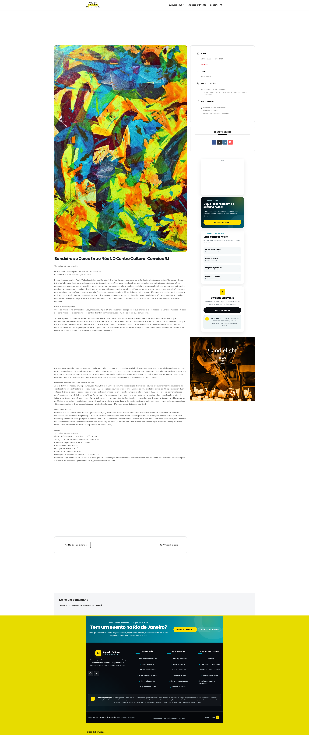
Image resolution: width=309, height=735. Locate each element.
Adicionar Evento (197, 5)
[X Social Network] (219, 142)
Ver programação (222, 222)
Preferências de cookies (210, 670)
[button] (184, 4)
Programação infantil (148, 675)
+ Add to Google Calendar (75, 545)
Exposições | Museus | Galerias (216, 113)
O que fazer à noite (148, 687)
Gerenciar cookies (170, 718)
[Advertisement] (154, 27)
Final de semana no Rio (147, 659)
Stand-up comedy (179, 659)
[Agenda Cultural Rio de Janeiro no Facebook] (96, 673)
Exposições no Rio (148, 681)
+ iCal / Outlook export (167, 545)
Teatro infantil (179, 664)
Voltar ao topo (211, 717)
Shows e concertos (148, 670)
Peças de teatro (147, 664)
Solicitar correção (210, 675)
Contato (214, 5)
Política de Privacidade (210, 664)
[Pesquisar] (221, 5)
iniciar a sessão (72, 605)
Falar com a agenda (210, 629)
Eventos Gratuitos (210, 110)
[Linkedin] (224, 142)
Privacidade (157, 718)
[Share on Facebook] (214, 142)
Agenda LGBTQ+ (179, 675)
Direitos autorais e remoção (207, 682)
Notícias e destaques (179, 681)
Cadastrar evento (222, 310)
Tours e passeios (179, 670)
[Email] (230, 142)
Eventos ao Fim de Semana (214, 108)
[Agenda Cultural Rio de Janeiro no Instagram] (90, 673)
